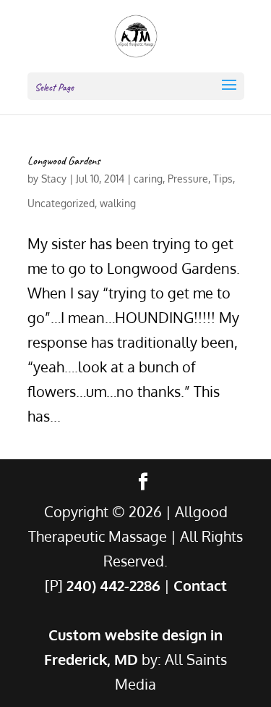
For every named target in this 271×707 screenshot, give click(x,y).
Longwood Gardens (63, 161)
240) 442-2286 (113, 585)
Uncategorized (61, 203)
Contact (200, 585)
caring (148, 178)
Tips (223, 178)
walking (118, 203)
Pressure (188, 178)
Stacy (53, 178)
